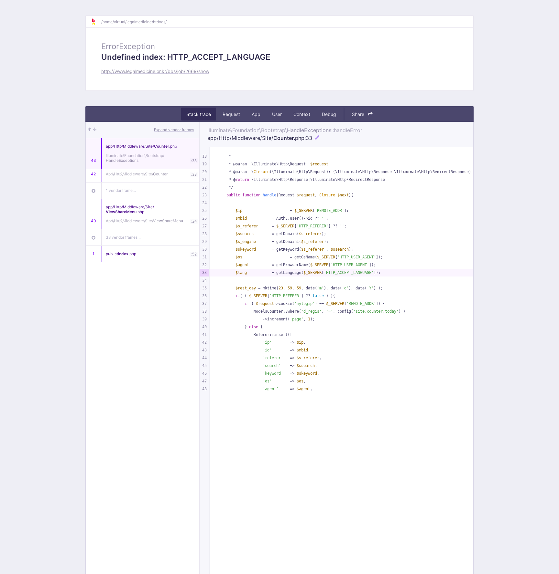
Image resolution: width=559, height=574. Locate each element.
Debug (329, 114)
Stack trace (198, 114)
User (277, 114)
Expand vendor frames (174, 129)
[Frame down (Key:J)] (95, 130)
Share (359, 114)
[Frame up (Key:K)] (90, 130)
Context (301, 114)
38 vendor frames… (123, 237)
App (256, 114)
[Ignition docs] (96, 21)
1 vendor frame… (121, 190)
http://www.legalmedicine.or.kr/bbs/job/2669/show (155, 71)
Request (231, 114)
